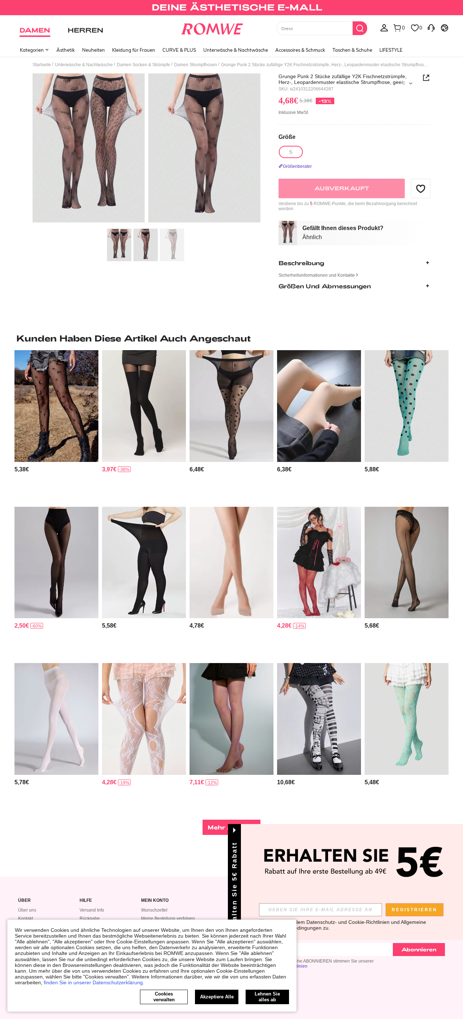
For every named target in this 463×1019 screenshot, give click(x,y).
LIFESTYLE (391, 50)
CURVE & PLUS (179, 50)
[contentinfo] (21, 469)
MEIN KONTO (155, 900)
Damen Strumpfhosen (195, 64)
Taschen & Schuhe (352, 50)
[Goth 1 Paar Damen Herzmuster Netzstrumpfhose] (319, 563)
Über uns (27, 910)
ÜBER (24, 900)
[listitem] (56, 425)
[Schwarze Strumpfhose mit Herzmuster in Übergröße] (231, 406)
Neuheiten (93, 50)
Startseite (42, 64)
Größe (287, 136)
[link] (231, 8)
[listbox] (384, 27)
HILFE (86, 900)
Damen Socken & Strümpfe (143, 64)
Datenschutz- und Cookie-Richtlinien (348, 922)
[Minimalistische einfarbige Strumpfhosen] (319, 406)
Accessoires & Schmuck (300, 50)
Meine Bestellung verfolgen (168, 918)
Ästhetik (65, 50)
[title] (231, 338)
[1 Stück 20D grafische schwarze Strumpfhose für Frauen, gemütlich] (407, 563)
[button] (420, 188)
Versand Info (92, 910)
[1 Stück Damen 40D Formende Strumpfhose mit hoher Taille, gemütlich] (56, 563)
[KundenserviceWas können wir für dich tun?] (431, 27)
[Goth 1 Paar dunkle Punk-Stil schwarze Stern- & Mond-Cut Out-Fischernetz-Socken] (56, 406)
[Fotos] (146, 149)
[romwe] (212, 27)
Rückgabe (90, 918)
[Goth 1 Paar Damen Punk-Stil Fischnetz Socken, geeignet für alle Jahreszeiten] (144, 719)
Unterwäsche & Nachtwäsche (235, 50)
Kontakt (25, 918)
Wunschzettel (154, 910)
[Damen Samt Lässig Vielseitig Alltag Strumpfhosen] (144, 563)
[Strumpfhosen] (231, 563)
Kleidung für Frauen (133, 50)
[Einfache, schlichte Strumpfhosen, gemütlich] (56, 719)
